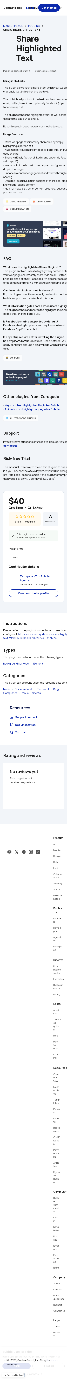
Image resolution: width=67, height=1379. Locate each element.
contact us (10, 445)
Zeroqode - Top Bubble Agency (35, 578)
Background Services (16, 663)
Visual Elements (31, 693)
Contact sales (13, 8)
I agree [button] (17, 1366)
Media (6, 689)
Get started (49, 8)
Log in (30, 8)
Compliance (10, 693)
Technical (43, 689)
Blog (56, 689)
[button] (33, 1374)
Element (38, 663)
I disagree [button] (48, 1366)
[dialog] (33, 1363)
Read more (52, 1360)
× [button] (63, 1350)
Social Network (24, 689)
